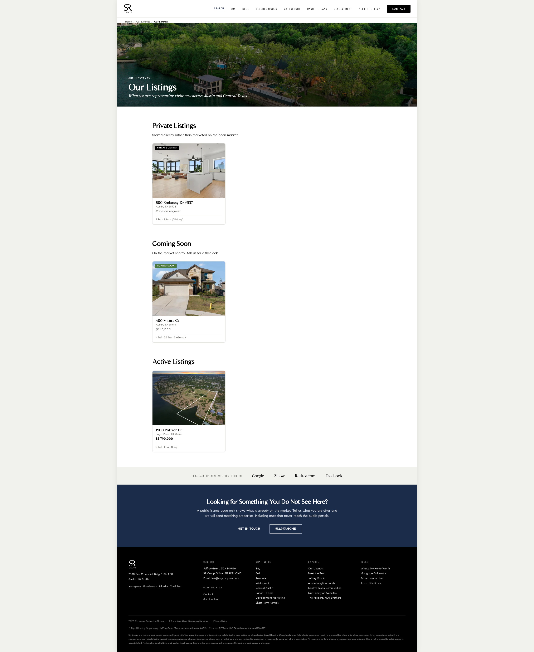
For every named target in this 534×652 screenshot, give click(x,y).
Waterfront (292, 9)
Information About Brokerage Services (188, 621)
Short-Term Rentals (267, 603)
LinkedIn (163, 586)
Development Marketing (270, 598)
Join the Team (211, 599)
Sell (245, 9)
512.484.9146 (228, 568)
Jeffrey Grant (316, 578)
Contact (399, 9)
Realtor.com (305, 476)
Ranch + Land (317, 9)
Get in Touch (249, 529)
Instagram (134, 586)
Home (128, 22)
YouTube (175, 586)
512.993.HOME (285, 529)
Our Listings (143, 22)
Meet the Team (369, 9)
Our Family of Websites (322, 593)
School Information (372, 578)
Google (258, 476)
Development (343, 9)
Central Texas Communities (324, 588)
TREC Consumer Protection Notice (146, 621)
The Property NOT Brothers (324, 598)
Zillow (279, 476)
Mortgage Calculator (373, 573)
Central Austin (264, 588)
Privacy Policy (220, 621)
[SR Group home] (127, 8)
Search (219, 8)
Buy (233, 9)
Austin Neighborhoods (321, 583)
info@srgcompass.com (225, 578)
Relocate (261, 578)
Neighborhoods (266, 9)
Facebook (334, 476)
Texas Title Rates (371, 583)
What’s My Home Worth (375, 568)
